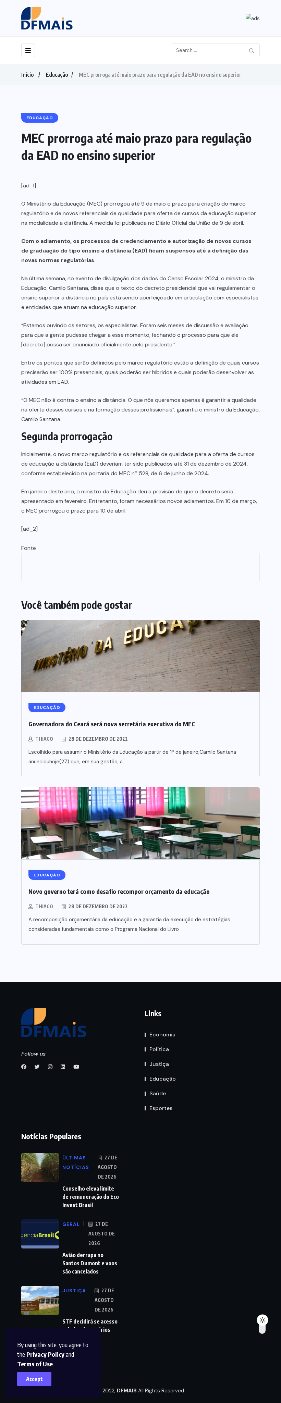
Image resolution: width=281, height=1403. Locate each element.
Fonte (28, 548)
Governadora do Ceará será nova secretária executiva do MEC (111, 724)
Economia (162, 1034)
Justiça (159, 1064)
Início (27, 74)
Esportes (160, 1108)
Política (159, 1049)
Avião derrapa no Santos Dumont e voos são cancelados (89, 1263)
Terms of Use (35, 1364)
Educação (57, 74)
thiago (44, 739)
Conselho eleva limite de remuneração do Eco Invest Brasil (90, 1196)
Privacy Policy (45, 1354)
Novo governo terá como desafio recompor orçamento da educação (119, 891)
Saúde (157, 1093)
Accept (34, 1379)
